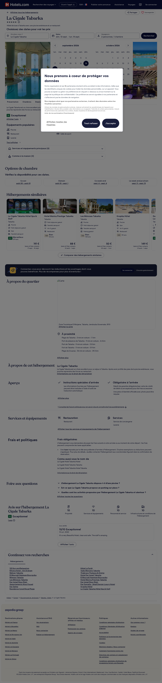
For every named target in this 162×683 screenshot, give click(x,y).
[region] (82, 100)
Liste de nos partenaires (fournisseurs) (59, 113)
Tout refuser (91, 123)
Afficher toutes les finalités (57, 123)
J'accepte (111, 123)
